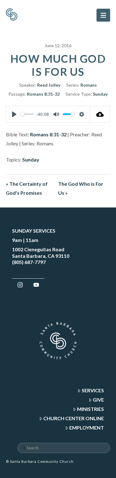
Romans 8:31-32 (43, 94)
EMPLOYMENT (86, 427)
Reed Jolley (48, 85)
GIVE (98, 400)
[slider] (27, 114)
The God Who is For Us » (80, 188)
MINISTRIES (90, 409)
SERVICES (93, 390)
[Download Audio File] (100, 114)
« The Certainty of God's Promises (27, 188)
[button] (103, 15)
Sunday (100, 94)
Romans (88, 85)
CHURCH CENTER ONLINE (73, 418)
